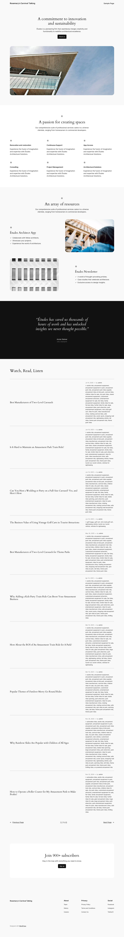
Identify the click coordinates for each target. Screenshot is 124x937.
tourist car (88, 463)
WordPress (22, 926)
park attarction (101, 407)
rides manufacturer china (97, 456)
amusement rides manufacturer (95, 730)
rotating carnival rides (96, 414)
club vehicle (97, 737)
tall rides (97, 569)
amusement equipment (101, 385)
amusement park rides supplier (101, 390)
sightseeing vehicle (102, 418)
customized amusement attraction (96, 551)
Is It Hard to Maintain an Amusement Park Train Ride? (37, 447)
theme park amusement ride (98, 420)
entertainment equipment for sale (95, 448)
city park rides (104, 394)
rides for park (93, 411)
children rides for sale (92, 394)
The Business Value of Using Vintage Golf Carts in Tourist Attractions (44, 522)
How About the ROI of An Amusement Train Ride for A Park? (41, 645)
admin (100, 382)
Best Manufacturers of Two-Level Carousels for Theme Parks (40, 552)
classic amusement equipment (102, 445)
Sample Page (109, 3)
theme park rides (105, 461)
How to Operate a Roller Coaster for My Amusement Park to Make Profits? (43, 793)
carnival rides (109, 392)
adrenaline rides (92, 721)
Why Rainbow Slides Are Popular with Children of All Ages (39, 743)
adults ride (90, 385)
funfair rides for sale (100, 405)
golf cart (97, 522)
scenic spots (100, 416)
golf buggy (90, 522)
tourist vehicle (97, 463)
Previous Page (17, 822)
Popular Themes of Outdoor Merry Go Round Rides (36, 691)
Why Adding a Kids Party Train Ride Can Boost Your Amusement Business (43, 598)
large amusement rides (92, 605)
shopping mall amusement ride (98, 566)
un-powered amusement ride (103, 767)
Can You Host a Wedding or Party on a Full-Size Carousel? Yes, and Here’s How (43, 492)
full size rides (89, 405)
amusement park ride (92, 726)
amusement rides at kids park (94, 392)
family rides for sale (107, 403)
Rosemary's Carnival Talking (22, 3)
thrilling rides (89, 767)
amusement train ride (105, 441)
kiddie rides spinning (103, 748)
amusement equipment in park (95, 388)
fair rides (101, 401)
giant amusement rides (92, 560)
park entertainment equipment (95, 454)
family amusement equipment (94, 450)
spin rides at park (94, 613)
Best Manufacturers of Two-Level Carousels (31, 402)
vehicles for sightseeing (98, 526)
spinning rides (98, 763)
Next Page (108, 822)
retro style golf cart (107, 522)
